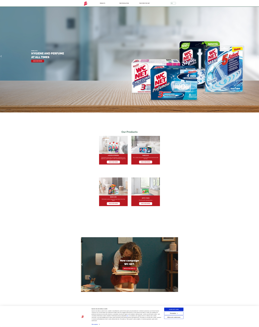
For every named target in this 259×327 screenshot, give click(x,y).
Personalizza (173, 313)
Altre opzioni (95, 324)
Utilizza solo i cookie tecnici (173, 317)
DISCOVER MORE (37, 59)
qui (127, 315)
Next (258, 56)
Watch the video (129, 268)
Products (102, 3)
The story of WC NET (144, 3)
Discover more (113, 162)
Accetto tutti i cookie (174, 309)
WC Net (85, 3)
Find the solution (124, 3)
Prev (1, 56)
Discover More (145, 162)
